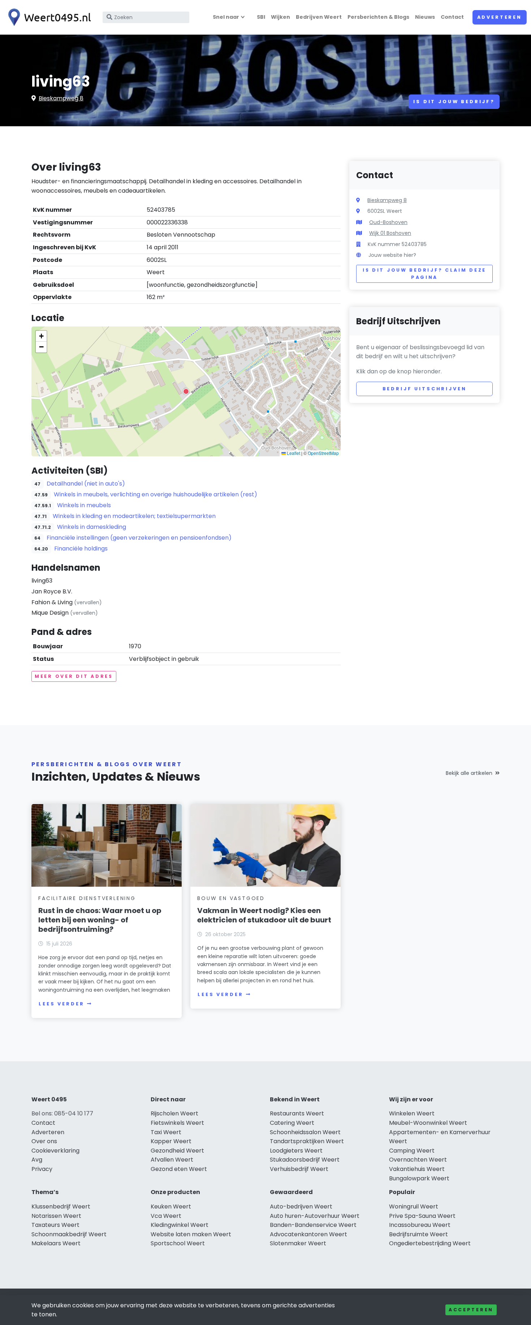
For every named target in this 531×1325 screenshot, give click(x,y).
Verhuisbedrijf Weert (299, 1169)
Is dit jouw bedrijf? (454, 101)
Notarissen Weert (56, 1216)
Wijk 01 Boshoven (390, 233)
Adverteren (499, 17)
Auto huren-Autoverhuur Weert (314, 1216)
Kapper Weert (171, 1141)
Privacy (41, 1169)
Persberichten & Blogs (378, 17)
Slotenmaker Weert (298, 1243)
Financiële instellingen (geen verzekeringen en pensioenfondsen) (139, 538)
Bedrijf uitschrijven (425, 389)
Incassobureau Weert (419, 1225)
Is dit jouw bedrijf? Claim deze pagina (424, 273)
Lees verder (61, 1004)
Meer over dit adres (74, 676)
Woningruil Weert (413, 1206)
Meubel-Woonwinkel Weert (428, 1123)
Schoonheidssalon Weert (305, 1132)
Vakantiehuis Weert (417, 1169)
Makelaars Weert (56, 1243)
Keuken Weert (171, 1206)
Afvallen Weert (172, 1159)
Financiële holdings (81, 548)
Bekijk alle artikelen (469, 773)
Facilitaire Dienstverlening (87, 898)
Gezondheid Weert (177, 1150)
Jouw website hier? (392, 255)
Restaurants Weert (297, 1113)
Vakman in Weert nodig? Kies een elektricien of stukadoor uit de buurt (264, 915)
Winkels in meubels (84, 505)
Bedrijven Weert (319, 17)
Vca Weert (166, 1216)
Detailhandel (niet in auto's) (86, 483)
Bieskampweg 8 (61, 98)
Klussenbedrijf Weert (60, 1206)
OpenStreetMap (323, 453)
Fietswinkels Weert (177, 1123)
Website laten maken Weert (191, 1234)
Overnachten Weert (418, 1159)
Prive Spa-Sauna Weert (422, 1216)
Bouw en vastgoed (231, 898)
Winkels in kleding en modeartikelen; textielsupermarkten (134, 516)
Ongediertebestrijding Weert (430, 1243)
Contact (452, 17)
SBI (261, 17)
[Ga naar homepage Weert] (47, 17)
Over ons (44, 1141)
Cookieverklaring (55, 1150)
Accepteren (471, 1310)
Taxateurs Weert (55, 1225)
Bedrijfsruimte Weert (418, 1234)
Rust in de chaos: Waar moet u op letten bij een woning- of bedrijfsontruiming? (99, 919)
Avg (36, 1159)
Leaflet (293, 453)
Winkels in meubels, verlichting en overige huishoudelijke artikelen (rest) (155, 494)
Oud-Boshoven (388, 222)
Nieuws (425, 17)
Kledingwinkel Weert (179, 1225)
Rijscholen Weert (174, 1113)
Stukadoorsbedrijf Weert (305, 1159)
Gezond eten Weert (179, 1169)
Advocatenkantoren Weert (308, 1234)
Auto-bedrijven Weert (301, 1206)
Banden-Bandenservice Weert (313, 1225)
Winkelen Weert (412, 1113)
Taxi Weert (166, 1132)
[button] (186, 391)
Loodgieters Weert (296, 1150)
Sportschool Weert (178, 1243)
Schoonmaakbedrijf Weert (69, 1234)
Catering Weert (292, 1123)
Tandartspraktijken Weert (307, 1141)
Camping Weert (412, 1150)
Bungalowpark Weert (419, 1178)
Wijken (280, 17)
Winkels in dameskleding (91, 527)
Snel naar (226, 17)
